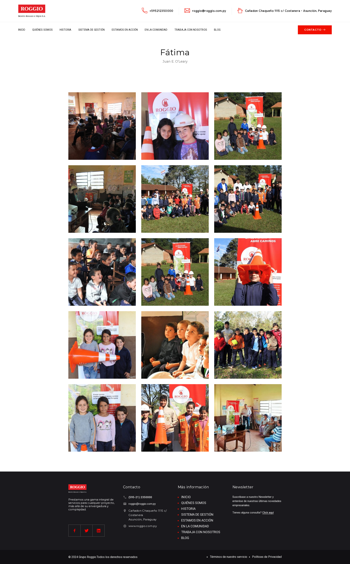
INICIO (21, 29)
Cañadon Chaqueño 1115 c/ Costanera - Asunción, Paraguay (288, 11)
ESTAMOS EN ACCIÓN (125, 29)
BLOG (217, 29)
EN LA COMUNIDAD (156, 29)
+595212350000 (161, 11)
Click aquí (268, 512)
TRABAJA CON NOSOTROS (190, 29)
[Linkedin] (99, 531)
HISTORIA (65, 29)
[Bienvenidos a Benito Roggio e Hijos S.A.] (31, 11)
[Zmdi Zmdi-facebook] (75, 531)
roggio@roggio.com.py (209, 11)
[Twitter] (87, 531)
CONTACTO (312, 29)
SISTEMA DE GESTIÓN (91, 29)
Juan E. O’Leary (175, 61)
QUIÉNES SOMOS (42, 29)
